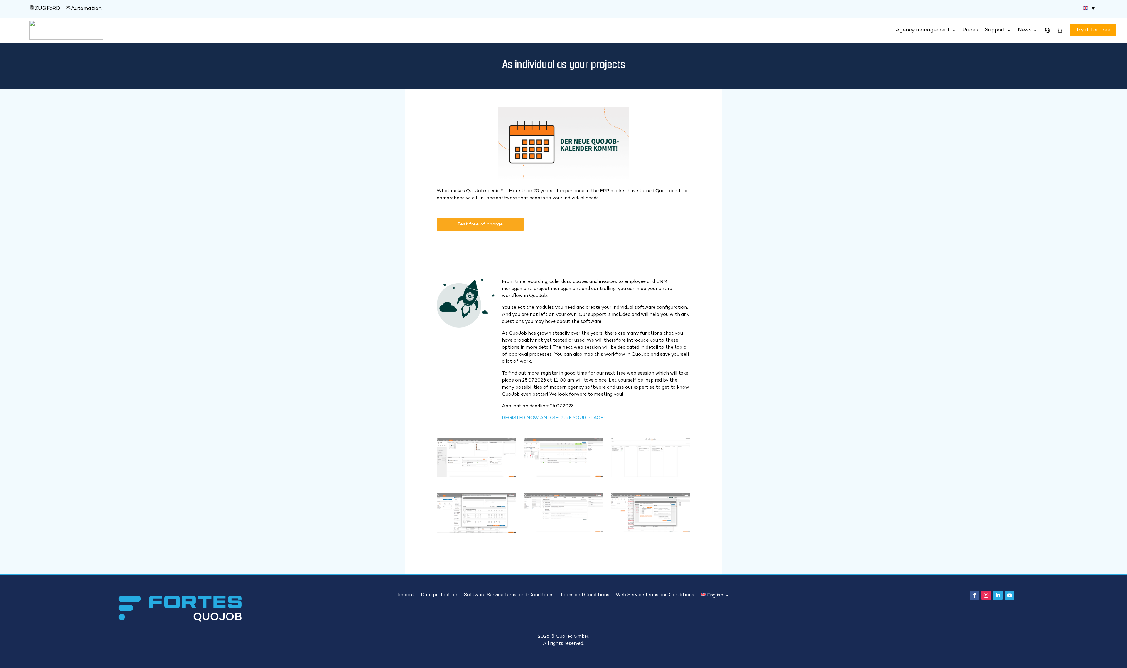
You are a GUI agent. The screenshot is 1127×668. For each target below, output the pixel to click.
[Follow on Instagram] (986, 595)
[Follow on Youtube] (1009, 595)
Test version (1085, 30)
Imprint (406, 595)
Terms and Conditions (584, 595)
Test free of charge (480, 224)
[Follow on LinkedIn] (998, 595)
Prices (970, 30)
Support (995, 30)
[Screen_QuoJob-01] (476, 475)
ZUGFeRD (47, 8)
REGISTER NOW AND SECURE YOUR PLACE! (553, 418)
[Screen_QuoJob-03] (650, 476)
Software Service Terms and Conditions (509, 595)
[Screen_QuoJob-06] (650, 531)
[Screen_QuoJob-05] (563, 531)
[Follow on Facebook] (974, 595)
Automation (86, 8)
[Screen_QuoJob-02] (563, 475)
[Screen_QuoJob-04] (476, 531)
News (1025, 30)
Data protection (439, 595)
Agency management (923, 30)
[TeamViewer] (1047, 30)
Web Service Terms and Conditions (655, 595)
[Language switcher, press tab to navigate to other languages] (1089, 8)
